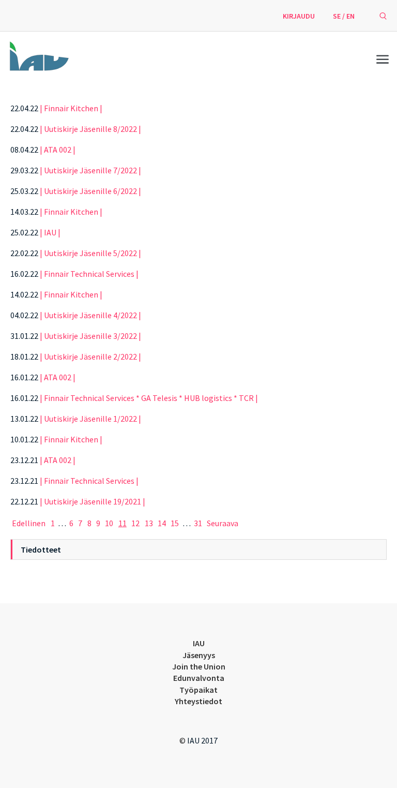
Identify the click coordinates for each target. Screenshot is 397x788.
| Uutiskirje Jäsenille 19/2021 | (92, 501)
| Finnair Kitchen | (71, 108)
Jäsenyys (198, 655)
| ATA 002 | (57, 149)
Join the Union (198, 666)
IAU (199, 643)
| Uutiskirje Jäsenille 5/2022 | (90, 253)
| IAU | (50, 232)
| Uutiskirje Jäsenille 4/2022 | (90, 315)
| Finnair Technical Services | (89, 274)
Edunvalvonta (198, 678)
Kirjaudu (299, 16)
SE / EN (344, 16)
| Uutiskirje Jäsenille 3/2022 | (90, 336)
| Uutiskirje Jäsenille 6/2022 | (90, 191)
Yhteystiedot (198, 701)
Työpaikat (198, 690)
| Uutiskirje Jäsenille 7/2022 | (90, 170)
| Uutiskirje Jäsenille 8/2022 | (90, 129)
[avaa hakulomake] (383, 15)
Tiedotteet (41, 549)
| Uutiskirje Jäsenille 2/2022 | (90, 356)
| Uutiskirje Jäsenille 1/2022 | (90, 418)
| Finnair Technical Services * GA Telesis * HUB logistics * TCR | (149, 398)
